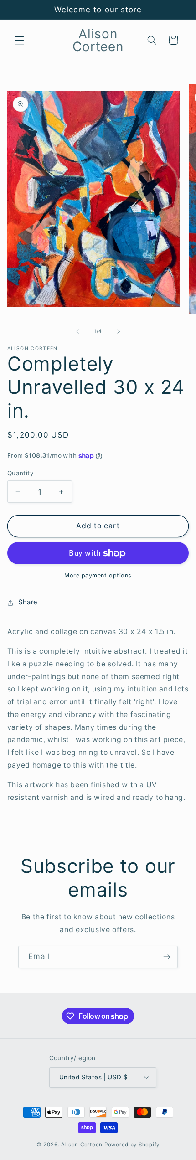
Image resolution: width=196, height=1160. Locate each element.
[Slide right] (118, 331)
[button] (19, 40)
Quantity (20, 473)
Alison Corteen (82, 1144)
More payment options (98, 575)
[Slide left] (77, 331)
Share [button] (28, 602)
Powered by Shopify (132, 1144)
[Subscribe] (166, 957)
